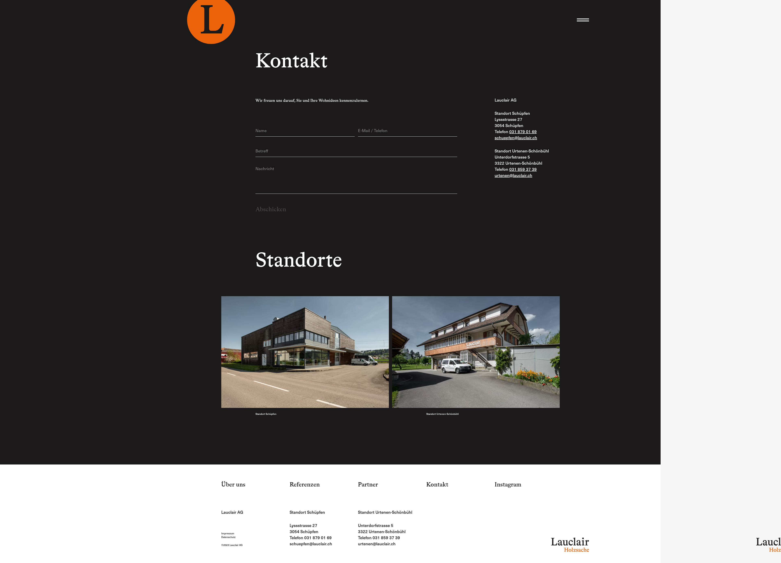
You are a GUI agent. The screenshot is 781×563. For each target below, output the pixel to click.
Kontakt (437, 484)
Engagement (695, 250)
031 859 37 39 (523, 169)
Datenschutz (228, 537)
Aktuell (732, 250)
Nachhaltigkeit (715, 250)
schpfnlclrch (516, 138)
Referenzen (305, 484)
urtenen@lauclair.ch (377, 544)
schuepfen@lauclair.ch (311, 544)
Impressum (227, 533)
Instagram (681, 324)
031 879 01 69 (523, 131)
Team (681, 250)
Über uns (233, 484)
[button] (583, 20)
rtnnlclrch (514, 175)
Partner (368, 484)
